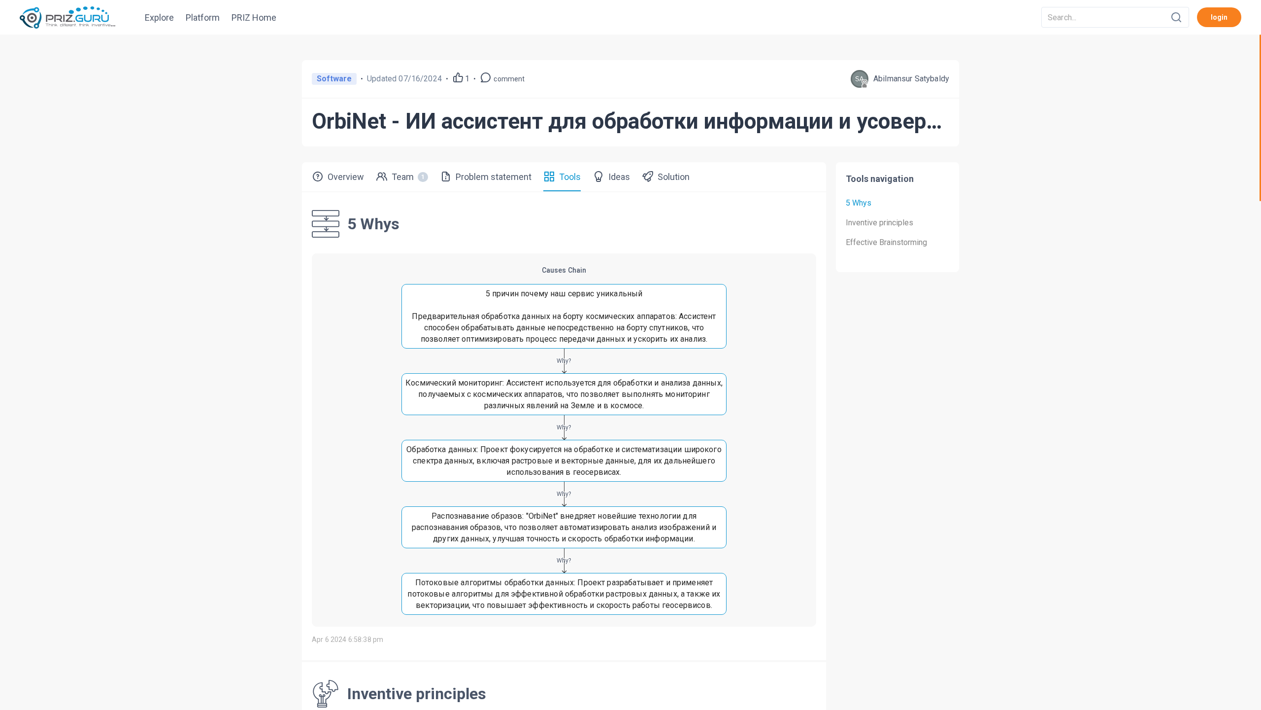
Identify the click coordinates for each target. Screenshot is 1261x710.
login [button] (1219, 17)
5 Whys (858, 203)
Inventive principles (879, 222)
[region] (630, 372)
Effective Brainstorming (886, 242)
